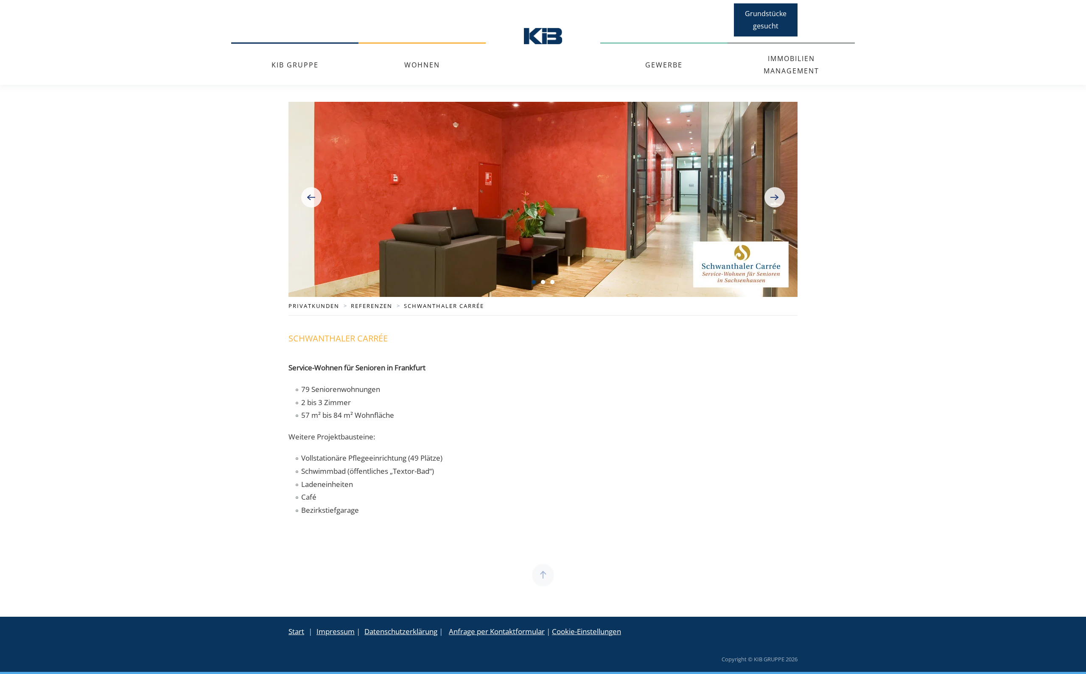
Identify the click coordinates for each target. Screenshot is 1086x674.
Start (296, 631)
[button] (311, 197)
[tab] (534, 282)
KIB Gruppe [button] (295, 65)
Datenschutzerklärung (400, 631)
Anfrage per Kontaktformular (497, 631)
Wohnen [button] (422, 65)
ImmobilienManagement (791, 65)
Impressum (335, 631)
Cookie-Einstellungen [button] (586, 631)
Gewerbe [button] (664, 65)
